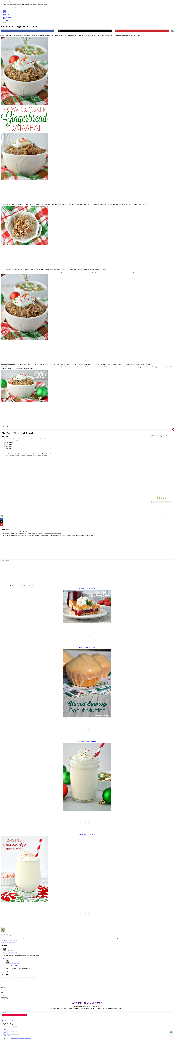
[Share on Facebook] (1, 519)
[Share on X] (1, 521)
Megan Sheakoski (13, 963)
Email (2, 992)
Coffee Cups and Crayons (7, 2)
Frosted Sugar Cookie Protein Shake (87, 741)
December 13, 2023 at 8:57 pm (11, 953)
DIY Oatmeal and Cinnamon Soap (9, 940)
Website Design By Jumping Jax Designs (21, 1038)
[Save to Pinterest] (1, 524)
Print (162, 502)
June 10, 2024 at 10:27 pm (12, 965)
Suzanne (9, 950)
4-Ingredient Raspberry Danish (87, 588)
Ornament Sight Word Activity (8, 942)
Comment (3, 987)
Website (2, 995)
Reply (4, 958)
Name (2, 990)
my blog (40, 204)
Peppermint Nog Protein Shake (87, 834)
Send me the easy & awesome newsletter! (14, 1015)
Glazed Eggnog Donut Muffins (87, 647)
